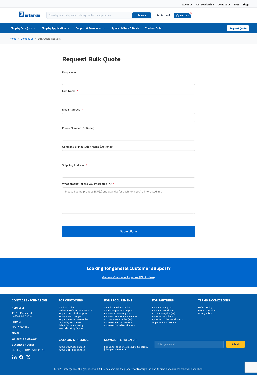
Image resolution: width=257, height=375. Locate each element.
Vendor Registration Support (119, 310)
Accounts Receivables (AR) (118, 319)
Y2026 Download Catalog (72, 346)
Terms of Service (207, 310)
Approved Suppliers (162, 316)
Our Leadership (205, 4)
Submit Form (128, 231)
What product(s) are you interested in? (88, 183)
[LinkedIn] (14, 357)
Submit (235, 344)
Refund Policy (205, 307)
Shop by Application (54, 28)
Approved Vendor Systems (118, 322)
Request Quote (238, 28)
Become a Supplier (162, 307)
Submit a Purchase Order (117, 307)
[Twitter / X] (28, 357)
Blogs (246, 4)
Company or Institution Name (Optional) (87, 146)
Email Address (72, 109)
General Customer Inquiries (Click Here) (128, 277)
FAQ (236, 4)
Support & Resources (89, 28)
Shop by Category (21, 28)
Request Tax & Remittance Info (120, 316)
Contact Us (224, 4)
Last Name (70, 91)
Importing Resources (70, 322)
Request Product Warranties (73, 319)
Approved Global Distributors (119, 325)
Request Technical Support (73, 313)
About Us (187, 4)
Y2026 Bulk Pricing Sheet (72, 349)
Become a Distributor (163, 310)
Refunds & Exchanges (70, 316)
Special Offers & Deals (125, 28)
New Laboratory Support (71, 328)
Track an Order (154, 28)
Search (141, 15)
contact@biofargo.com (24, 338)
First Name (70, 72)
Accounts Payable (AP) (163, 313)
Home (13, 38)
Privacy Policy (205, 313)
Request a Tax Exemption (117, 313)
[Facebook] (21, 357)
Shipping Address (74, 165)
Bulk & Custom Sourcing (71, 325)
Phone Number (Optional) (78, 128)
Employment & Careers (164, 322)
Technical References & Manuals (75, 310)
